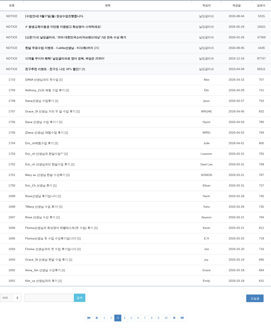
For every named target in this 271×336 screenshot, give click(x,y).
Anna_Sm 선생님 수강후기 (43, 270)
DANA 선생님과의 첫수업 (42, 79)
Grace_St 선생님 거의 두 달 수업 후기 (50, 111)
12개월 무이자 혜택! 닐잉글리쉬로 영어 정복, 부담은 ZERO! (65, 58)
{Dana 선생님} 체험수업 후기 (45, 132)
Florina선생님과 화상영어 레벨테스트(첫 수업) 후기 (59, 228)
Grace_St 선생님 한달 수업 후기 (47, 259)
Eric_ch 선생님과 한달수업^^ (44, 153)
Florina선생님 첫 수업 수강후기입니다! (51, 238)
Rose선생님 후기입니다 (41, 196)
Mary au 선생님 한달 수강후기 (45, 175)
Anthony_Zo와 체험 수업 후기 (45, 90)
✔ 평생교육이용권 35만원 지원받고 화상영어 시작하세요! (63, 26)
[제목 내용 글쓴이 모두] (10, 298)
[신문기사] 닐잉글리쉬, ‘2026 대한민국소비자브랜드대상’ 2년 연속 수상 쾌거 (75, 37)
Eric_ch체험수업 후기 (40, 143)
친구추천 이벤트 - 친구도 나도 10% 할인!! (53, 69)
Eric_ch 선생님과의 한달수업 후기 (48, 164)
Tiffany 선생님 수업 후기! (42, 206)
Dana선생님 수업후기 (40, 100)
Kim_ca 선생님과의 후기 (41, 280)
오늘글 (254, 298)
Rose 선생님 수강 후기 (40, 217)
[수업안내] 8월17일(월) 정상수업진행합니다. (54, 16)
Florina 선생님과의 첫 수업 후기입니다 (51, 249)
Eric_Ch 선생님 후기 (39, 185)
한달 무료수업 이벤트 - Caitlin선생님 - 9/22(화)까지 (59, 48)
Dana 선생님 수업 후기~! (42, 122)
